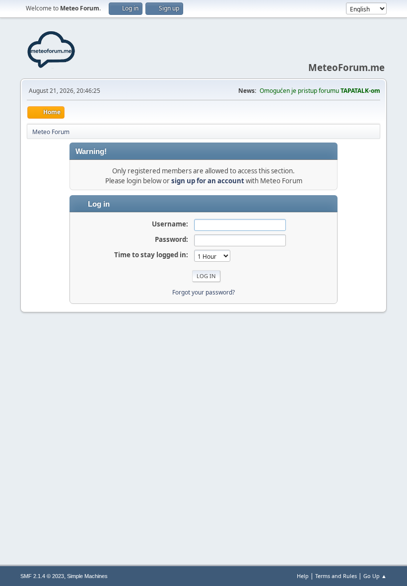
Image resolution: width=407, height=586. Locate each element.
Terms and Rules (336, 576)
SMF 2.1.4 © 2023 (42, 576)
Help (303, 576)
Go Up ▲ (375, 576)
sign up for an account (207, 180)
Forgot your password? (203, 292)
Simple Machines (87, 576)
